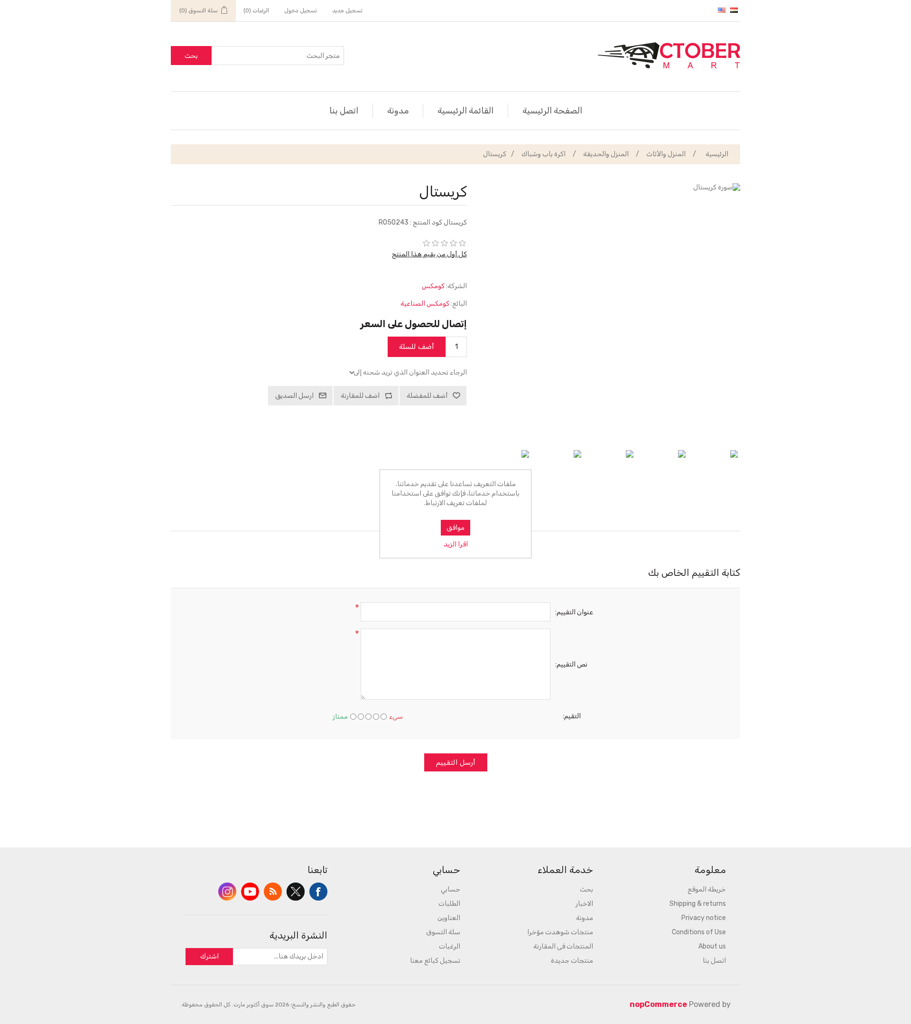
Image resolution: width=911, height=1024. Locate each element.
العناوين (448, 918)
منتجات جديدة (572, 961)
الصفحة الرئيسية (552, 110)
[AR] (734, 10)
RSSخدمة (273, 892)
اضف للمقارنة (360, 396)
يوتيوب (250, 892)
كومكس (433, 286)
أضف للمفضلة (427, 396)
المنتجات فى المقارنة (563, 946)
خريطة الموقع (707, 889)
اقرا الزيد (456, 544)
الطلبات (449, 904)
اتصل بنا (343, 110)
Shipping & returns (697, 904)
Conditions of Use (699, 932)
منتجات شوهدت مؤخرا (560, 932)
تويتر (296, 892)
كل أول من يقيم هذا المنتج (429, 254)
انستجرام (227, 892)
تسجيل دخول (300, 10)
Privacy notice (703, 918)
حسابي (450, 889)
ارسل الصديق (294, 396)
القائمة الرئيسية (465, 110)
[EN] (721, 10)
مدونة (398, 110)
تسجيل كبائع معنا (435, 961)
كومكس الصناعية (424, 304)
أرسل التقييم (455, 762)
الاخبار (584, 904)
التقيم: (572, 716)
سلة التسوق (443, 932)
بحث (191, 56)
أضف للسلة (416, 346)
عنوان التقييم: (574, 612)
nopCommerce (658, 1004)
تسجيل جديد (347, 10)
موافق (455, 528)
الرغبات (449, 946)
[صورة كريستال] (714, 474)
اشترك (209, 956)
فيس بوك (318, 892)
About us (712, 946)
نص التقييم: (571, 664)
